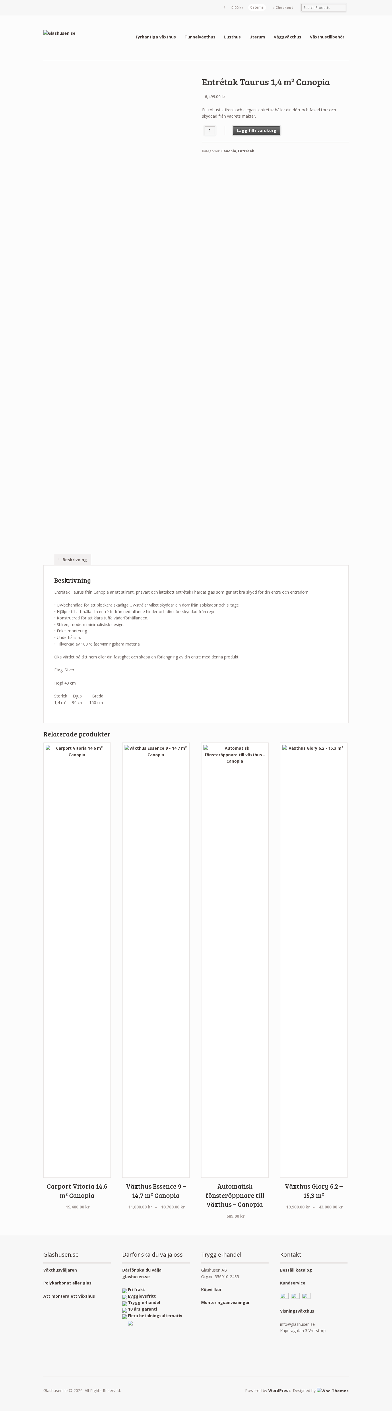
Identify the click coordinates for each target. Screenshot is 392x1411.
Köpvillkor (211, 1289)
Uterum (257, 37)
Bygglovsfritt (142, 1296)
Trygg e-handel (144, 1302)
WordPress (279, 1390)
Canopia (228, 151)
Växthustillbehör (327, 37)
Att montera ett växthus (69, 1296)
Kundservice (292, 1283)
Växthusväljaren (60, 1270)
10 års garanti (142, 1309)
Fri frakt (136, 1289)
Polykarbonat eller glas (67, 1283)
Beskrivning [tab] (74, 559)
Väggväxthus (287, 37)
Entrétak (246, 151)
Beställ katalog (296, 1270)
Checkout (284, 7)
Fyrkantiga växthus (156, 37)
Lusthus (232, 37)
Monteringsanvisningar (225, 1302)
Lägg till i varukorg (256, 130)
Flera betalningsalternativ (155, 1315)
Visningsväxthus (297, 1311)
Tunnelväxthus (200, 37)
